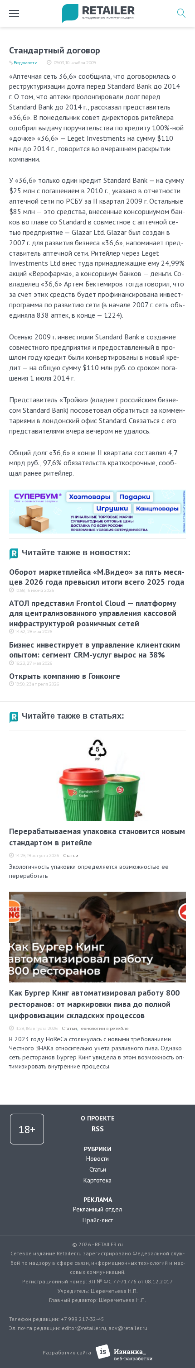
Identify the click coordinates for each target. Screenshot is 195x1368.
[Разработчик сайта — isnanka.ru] (124, 1352)
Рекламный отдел (97, 1209)
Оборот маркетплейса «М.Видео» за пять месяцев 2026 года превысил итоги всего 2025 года (97, 577)
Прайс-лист (98, 1220)
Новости (97, 1158)
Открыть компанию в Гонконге (64, 676)
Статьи (70, 855)
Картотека (97, 1180)
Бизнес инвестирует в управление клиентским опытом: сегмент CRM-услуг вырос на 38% (94, 649)
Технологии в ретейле (104, 1028)
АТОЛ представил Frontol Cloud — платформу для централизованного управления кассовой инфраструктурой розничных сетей (92, 613)
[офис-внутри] (97, 493)
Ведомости (26, 62)
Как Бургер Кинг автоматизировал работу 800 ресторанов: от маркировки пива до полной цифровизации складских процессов (94, 1003)
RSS (98, 1128)
